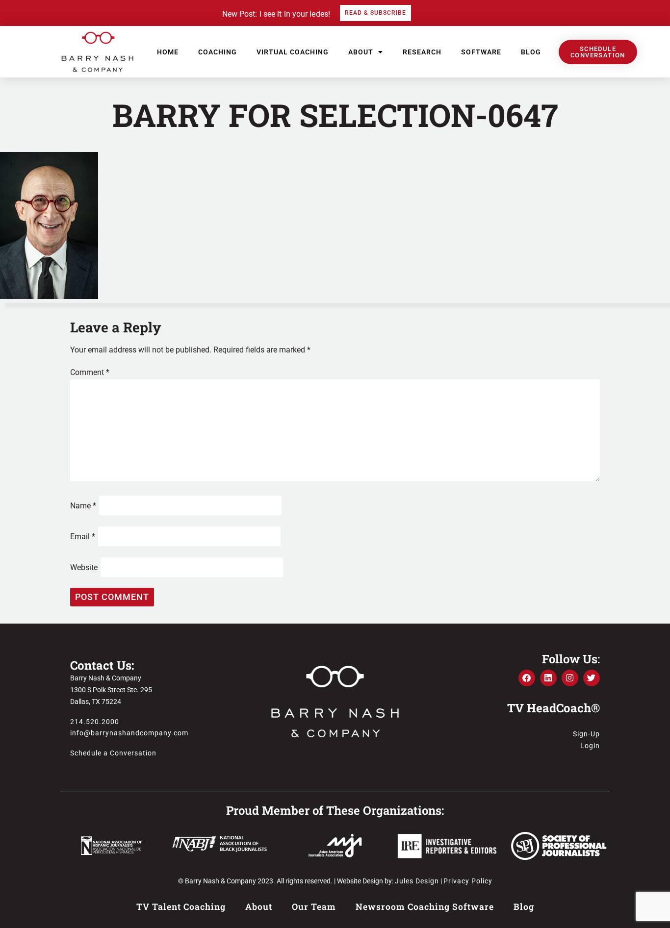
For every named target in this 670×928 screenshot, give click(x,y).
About (360, 52)
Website (84, 567)
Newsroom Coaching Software (425, 906)
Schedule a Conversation (113, 753)
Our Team (314, 906)
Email (82, 536)
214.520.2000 (94, 722)
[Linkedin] (548, 678)
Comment (89, 372)
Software (481, 52)
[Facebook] (526, 678)
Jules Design (417, 881)
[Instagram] (570, 678)
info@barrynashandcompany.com (129, 733)
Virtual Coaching (293, 52)
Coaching (217, 52)
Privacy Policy (467, 881)
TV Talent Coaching (181, 906)
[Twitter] (591, 678)
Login (590, 746)
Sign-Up (586, 734)
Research (422, 52)
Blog (531, 52)
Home (168, 52)
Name (83, 505)
